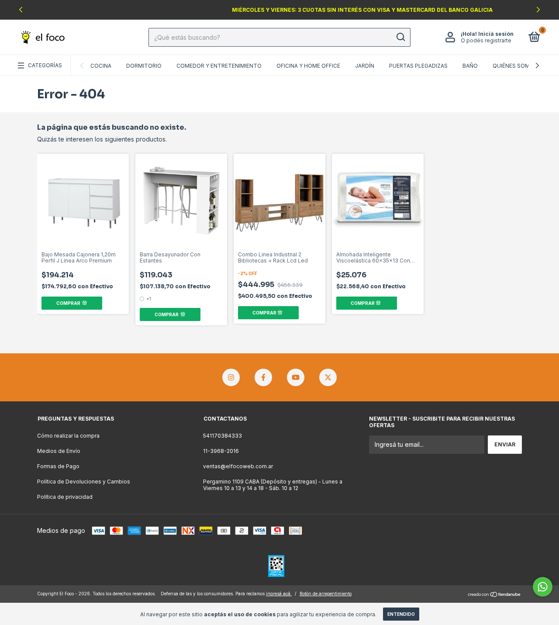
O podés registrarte (486, 40)
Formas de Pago (58, 466)
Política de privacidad (65, 497)
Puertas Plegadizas (418, 65)
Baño (470, 65)
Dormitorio (144, 65)
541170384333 (222, 435)
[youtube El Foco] (295, 377)
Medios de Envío (58, 451)
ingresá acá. (279, 593)
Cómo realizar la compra (68, 435)
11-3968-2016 (221, 451)
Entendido (401, 614)
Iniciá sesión (496, 34)
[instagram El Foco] (231, 377)
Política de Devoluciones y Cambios (83, 481)
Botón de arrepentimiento (326, 593)
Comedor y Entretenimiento (219, 65)
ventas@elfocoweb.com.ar (238, 466)
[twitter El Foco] (328, 377)
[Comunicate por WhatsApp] (542, 587)
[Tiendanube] (494, 594)
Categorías (45, 65)
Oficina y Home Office (308, 65)
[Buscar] (400, 37)
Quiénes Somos (515, 65)
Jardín (364, 65)
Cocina (100, 65)
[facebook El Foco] (263, 377)
